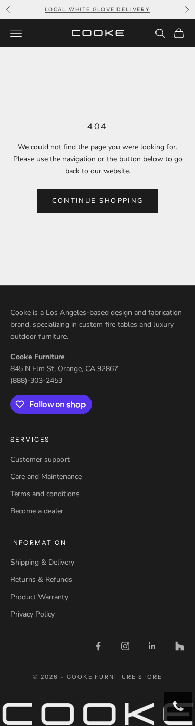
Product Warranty (39, 597)
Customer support (40, 459)
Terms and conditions (45, 494)
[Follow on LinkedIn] (152, 646)
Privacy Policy (32, 614)
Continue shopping (98, 201)
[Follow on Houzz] (179, 646)
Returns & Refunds (41, 579)
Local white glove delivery (97, 9)
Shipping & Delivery (42, 562)
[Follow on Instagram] (125, 646)
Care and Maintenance (46, 477)
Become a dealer (36, 511)
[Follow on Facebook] (98, 646)
